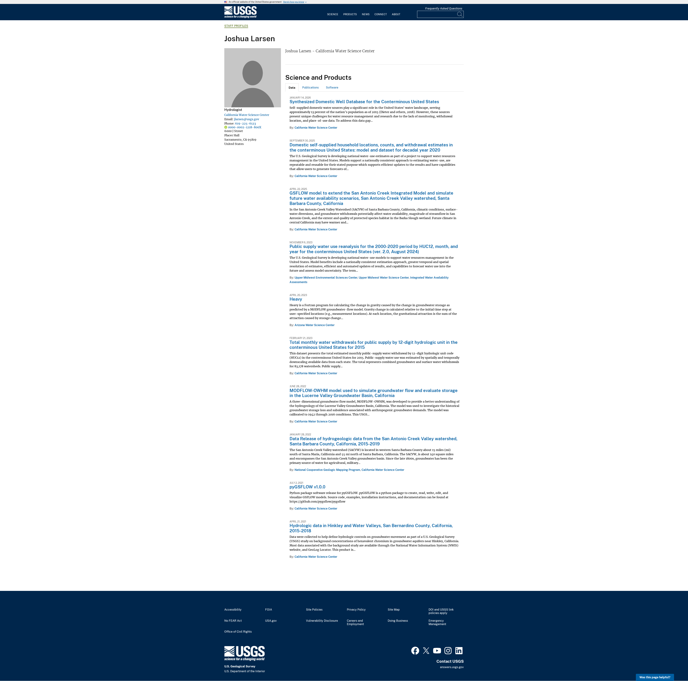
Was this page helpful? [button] (654, 677)
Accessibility (233, 609)
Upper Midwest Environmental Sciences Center (326, 277)
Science (332, 14)
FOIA (268, 609)
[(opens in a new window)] (415, 650)
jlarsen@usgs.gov (246, 119)
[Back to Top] (675, 668)
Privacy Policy (356, 609)
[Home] (240, 17)
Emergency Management (437, 622)
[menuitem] (333, 12)
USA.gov (271, 620)
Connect (380, 14)
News (365, 14)
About (396, 14)
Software (332, 87)
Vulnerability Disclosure (322, 620)
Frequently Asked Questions (443, 8)
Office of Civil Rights (238, 631)
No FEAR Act (233, 620)
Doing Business (398, 620)
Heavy (296, 299)
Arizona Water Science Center (315, 325)
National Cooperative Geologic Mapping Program (327, 470)
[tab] (292, 87)
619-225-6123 (245, 123)
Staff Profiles (236, 26)
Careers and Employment (355, 622)
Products (350, 14)
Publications (310, 87)
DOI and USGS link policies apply (441, 611)
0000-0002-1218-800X (244, 127)
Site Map (394, 609)
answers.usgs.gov (452, 667)
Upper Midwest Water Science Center (384, 277)
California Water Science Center (246, 115)
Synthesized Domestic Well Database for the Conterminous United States (364, 101)
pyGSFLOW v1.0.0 (307, 486)
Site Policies (314, 609)
